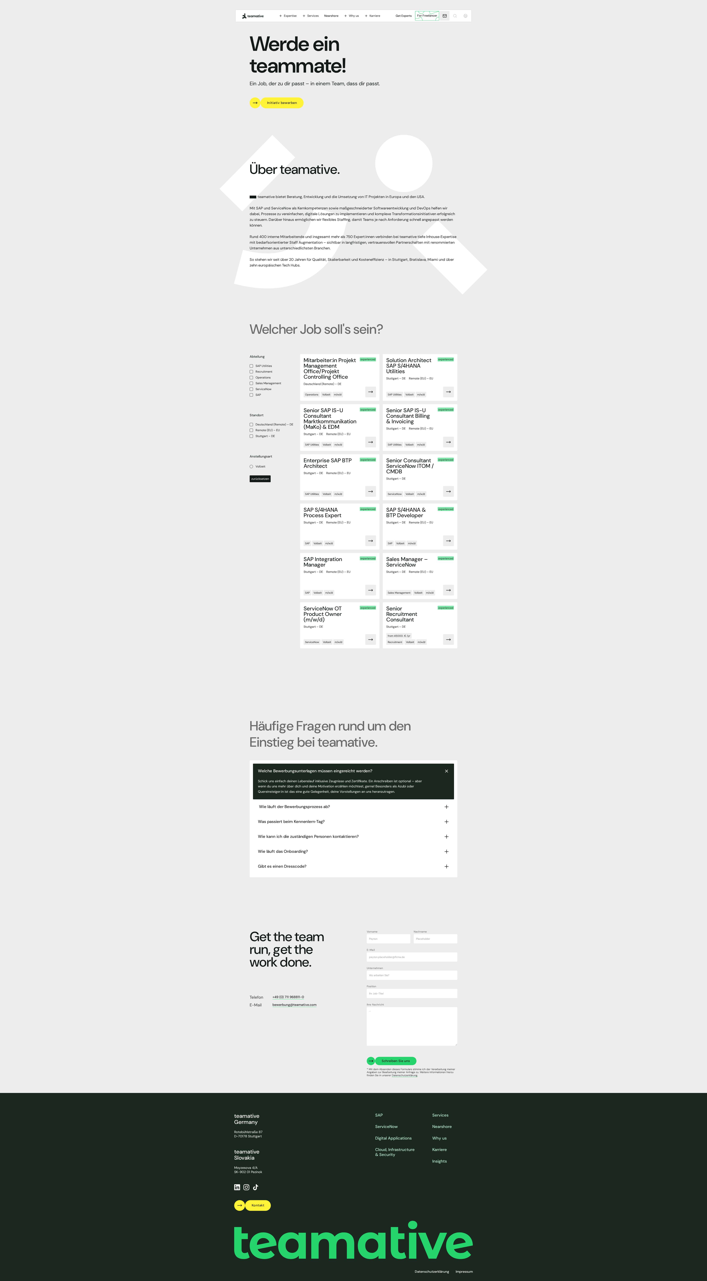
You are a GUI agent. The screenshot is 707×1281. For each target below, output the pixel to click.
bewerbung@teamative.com (294, 1005)
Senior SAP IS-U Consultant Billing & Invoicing (408, 416)
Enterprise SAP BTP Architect (328, 463)
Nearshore (331, 16)
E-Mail (371, 950)
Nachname (420, 931)
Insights (439, 1161)
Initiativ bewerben (282, 103)
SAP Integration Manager (323, 561)
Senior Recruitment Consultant (401, 614)
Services (440, 1115)
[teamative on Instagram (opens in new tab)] (246, 1187)
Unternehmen (375, 968)
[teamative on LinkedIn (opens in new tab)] (237, 1187)
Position (371, 986)
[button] (288, 16)
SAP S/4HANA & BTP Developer (406, 512)
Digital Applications (393, 1138)
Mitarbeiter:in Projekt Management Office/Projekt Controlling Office (330, 369)
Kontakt (258, 1205)
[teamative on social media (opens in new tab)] (255, 1187)
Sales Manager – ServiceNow (407, 561)
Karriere (439, 1149)
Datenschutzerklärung (432, 1271)
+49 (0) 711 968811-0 (288, 997)
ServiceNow (386, 1126)
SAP (379, 1115)
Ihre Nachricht (375, 1004)
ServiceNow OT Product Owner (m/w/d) (323, 614)
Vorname (372, 931)
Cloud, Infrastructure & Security (395, 1152)
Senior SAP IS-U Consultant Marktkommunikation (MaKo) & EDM (330, 419)
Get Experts (404, 16)
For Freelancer (427, 15)
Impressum (464, 1271)
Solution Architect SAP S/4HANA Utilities (408, 366)
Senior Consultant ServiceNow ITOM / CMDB (410, 466)
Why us (439, 1138)
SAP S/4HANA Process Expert (322, 512)
